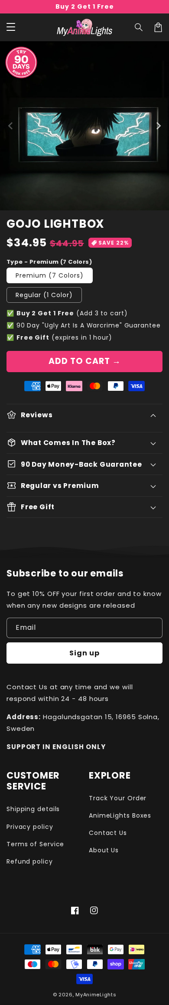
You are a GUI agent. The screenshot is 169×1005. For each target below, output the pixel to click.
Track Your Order (117, 798)
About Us (104, 850)
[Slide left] (10, 125)
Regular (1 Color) (44, 295)
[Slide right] (158, 125)
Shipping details (33, 809)
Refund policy (29, 861)
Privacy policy (29, 826)
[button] (139, 27)
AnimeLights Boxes (120, 815)
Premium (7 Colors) (50, 275)
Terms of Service (35, 844)
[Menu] (10, 27)
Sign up (84, 653)
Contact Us (108, 832)
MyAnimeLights (95, 994)
